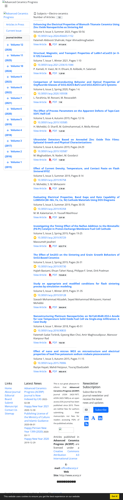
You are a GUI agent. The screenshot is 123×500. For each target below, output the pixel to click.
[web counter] (66, 481)
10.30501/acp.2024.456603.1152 (55, 36)
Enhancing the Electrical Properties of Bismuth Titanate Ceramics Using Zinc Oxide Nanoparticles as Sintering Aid (76, 26)
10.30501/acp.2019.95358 (52, 209)
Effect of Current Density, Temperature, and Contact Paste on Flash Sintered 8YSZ (76, 170)
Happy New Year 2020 (36, 438)
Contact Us (11, 410)
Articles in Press (15, 24)
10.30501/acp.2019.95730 (52, 266)
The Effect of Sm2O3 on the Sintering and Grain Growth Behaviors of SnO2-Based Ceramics (76, 256)
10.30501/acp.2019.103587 (52, 151)
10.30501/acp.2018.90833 (52, 330)
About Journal (12, 392)
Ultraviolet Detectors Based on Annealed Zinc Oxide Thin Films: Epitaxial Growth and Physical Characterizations (76, 141)
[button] (81, 496)
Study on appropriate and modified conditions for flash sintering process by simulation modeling (76, 285)
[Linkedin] (86, 419)
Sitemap (9, 413)
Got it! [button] (114, 496)
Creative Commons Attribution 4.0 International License (66, 455)
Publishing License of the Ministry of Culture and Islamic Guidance (37, 417)
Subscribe (100, 409)
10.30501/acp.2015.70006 (52, 363)
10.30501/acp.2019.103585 (52, 122)
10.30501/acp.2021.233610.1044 (55, 64)
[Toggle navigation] (60, 6)
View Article (39, 44)
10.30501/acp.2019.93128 (52, 295)
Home (8, 388)
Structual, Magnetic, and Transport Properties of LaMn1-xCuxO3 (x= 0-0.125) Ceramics (76, 54)
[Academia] (93, 419)
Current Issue (13, 30)
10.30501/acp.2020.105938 (52, 93)
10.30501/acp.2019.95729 (52, 237)
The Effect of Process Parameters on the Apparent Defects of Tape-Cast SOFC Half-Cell (76, 112)
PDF (59, 44)
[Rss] (86, 425)
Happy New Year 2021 (36, 406)
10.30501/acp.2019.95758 (52, 180)
